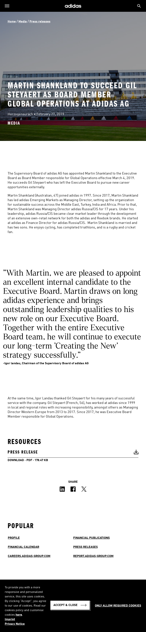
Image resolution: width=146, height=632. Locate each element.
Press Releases (85, 547)
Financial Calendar (23, 547)
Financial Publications (91, 538)
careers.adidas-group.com (29, 556)
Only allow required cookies (118, 605)
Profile (14, 538)
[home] (73, 6)
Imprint (10, 619)
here (19, 614)
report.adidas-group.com (93, 556)
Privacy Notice (15, 624)
